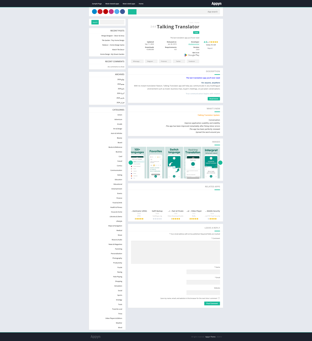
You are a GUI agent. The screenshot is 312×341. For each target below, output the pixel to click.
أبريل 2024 (120, 93)
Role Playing (117, 277)
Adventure (118, 119)
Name (217, 267)
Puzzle (119, 267)
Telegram (150, 61)
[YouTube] (105, 11)
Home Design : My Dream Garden (112, 54)
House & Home (116, 212)
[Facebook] (122, 11)
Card (120, 156)
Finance (119, 198)
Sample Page (97, 4)
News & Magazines (115, 244)
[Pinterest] (100, 11)
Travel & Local (117, 309)
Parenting (118, 249)
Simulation (118, 286)
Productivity (117, 263)
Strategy (119, 300)
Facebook (192, 61)
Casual (119, 161)
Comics (119, 166)
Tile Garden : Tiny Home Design (113, 40)
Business (119, 152)
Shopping (118, 281)
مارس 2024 (120, 98)
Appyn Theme (210, 337)
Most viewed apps (112, 4)
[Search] (132, 11)
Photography (117, 258)
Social (120, 290)
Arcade (119, 124)
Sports (119, 295)
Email (217, 277)
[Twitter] (116, 11)
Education (118, 179)
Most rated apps (129, 4)
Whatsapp (136, 61)
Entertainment (117, 189)
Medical (119, 230)
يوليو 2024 (120, 79)
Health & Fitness (116, 207)
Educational (118, 184)
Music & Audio (117, 240)
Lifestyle (119, 221)
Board (120, 142)
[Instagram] (111, 11)
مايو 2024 (121, 89)
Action (119, 115)
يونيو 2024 (120, 84)
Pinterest (164, 61)
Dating (119, 175)
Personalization (116, 253)
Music (120, 235)
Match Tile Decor (118, 49)
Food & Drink (117, 203)
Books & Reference (115, 147)
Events (119, 193)
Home (141, 4)
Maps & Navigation (115, 226)
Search (95, 22)
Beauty (119, 138)
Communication (116, 170)
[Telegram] (94, 11)
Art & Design (117, 129)
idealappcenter (193, 44)
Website (217, 288)
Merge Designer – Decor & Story (112, 36)
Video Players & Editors (113, 318)
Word (120, 327)
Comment (215, 238)
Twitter (178, 61)
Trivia (120, 314)
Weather (119, 323)
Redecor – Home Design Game (113, 45)
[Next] (130, 162)
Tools (191, 22)
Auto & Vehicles (116, 133)
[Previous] (220, 162)
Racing (119, 272)
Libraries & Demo (116, 216)
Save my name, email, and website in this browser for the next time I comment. (188, 298)
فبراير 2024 (120, 102)
